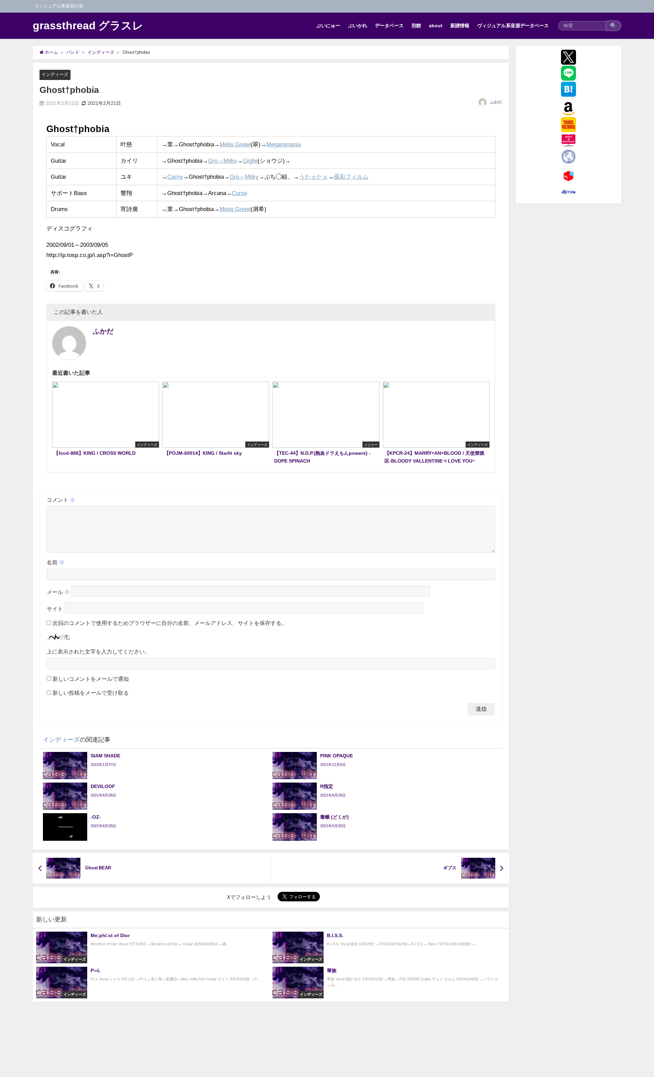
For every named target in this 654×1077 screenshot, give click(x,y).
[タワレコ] (568, 124)
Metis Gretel (235, 144)
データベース (389, 25)
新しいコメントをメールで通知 (90, 678)
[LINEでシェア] (568, 73)
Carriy (175, 176)
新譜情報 (459, 25)
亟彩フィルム (351, 176)
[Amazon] (568, 108)
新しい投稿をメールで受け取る (90, 692)
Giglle (250, 160)
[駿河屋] (568, 191)
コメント (61, 499)
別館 (416, 25)
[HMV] (568, 140)
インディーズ (55, 74)
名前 (55, 562)
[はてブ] (568, 89)
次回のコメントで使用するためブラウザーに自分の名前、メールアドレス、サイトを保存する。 (169, 623)
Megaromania (283, 144)
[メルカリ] (568, 175)
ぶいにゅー (328, 25)
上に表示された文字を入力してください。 (98, 651)
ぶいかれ (357, 25)
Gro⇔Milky (222, 160)
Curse (239, 193)
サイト (55, 608)
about (435, 25)
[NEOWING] (568, 156)
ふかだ (496, 102)
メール (58, 592)
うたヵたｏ (313, 176)
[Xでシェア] (568, 57)
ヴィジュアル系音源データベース (513, 25)
